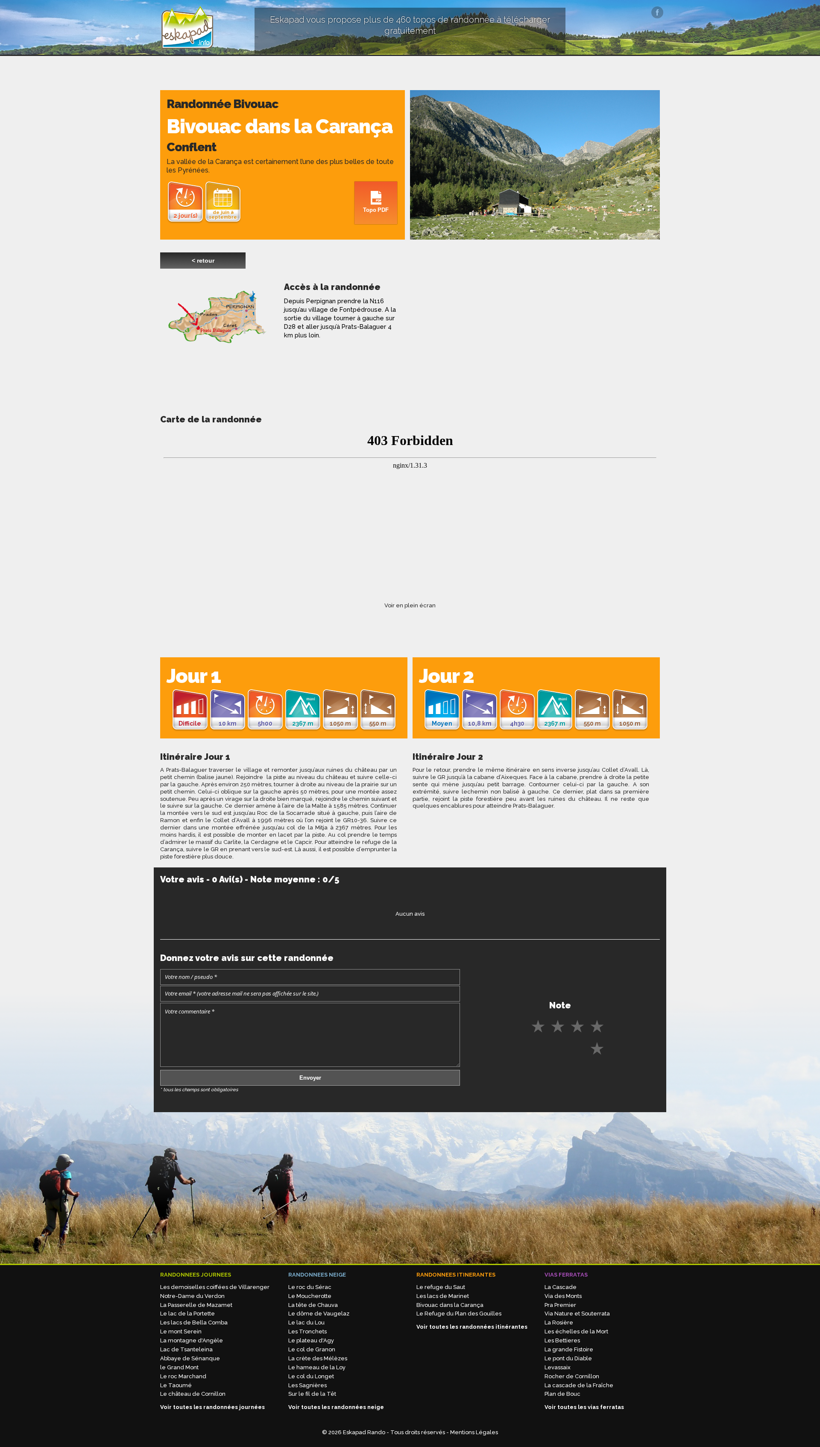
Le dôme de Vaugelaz (318, 1313)
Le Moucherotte (309, 1296)
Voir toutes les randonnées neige (336, 1407)
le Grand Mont (179, 1367)
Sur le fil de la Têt (312, 1394)
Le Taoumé (176, 1385)
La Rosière (559, 1322)
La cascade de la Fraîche (579, 1385)
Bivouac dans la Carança (449, 1305)
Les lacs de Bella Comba (194, 1322)
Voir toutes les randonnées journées (212, 1407)
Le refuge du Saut (440, 1287)
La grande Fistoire (569, 1349)
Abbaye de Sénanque (190, 1358)
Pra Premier (560, 1305)
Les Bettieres (562, 1340)
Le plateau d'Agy (311, 1340)
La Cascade (561, 1287)
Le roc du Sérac (309, 1287)
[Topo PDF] (375, 185)
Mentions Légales (474, 1432)
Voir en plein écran (410, 605)
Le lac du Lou (306, 1322)
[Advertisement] (470, 341)
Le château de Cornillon (193, 1394)
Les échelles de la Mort (576, 1331)
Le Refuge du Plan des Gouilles (458, 1313)
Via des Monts (563, 1296)
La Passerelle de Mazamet (196, 1305)
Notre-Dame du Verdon (192, 1296)
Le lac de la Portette (187, 1313)
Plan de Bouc (562, 1394)
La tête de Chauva (313, 1305)
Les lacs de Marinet (442, 1296)
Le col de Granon (311, 1349)
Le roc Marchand (183, 1376)
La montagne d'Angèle (191, 1340)
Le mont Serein (181, 1331)
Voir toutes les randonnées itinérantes (471, 1327)
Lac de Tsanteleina (186, 1349)
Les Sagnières (307, 1385)
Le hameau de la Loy (317, 1367)
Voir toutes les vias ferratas (584, 1407)
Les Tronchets (307, 1331)
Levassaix (558, 1367)
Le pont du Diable (568, 1358)
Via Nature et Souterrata (577, 1313)
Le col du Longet (311, 1376)
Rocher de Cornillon (572, 1376)
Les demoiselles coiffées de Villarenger (214, 1287)
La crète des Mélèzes (317, 1358)
